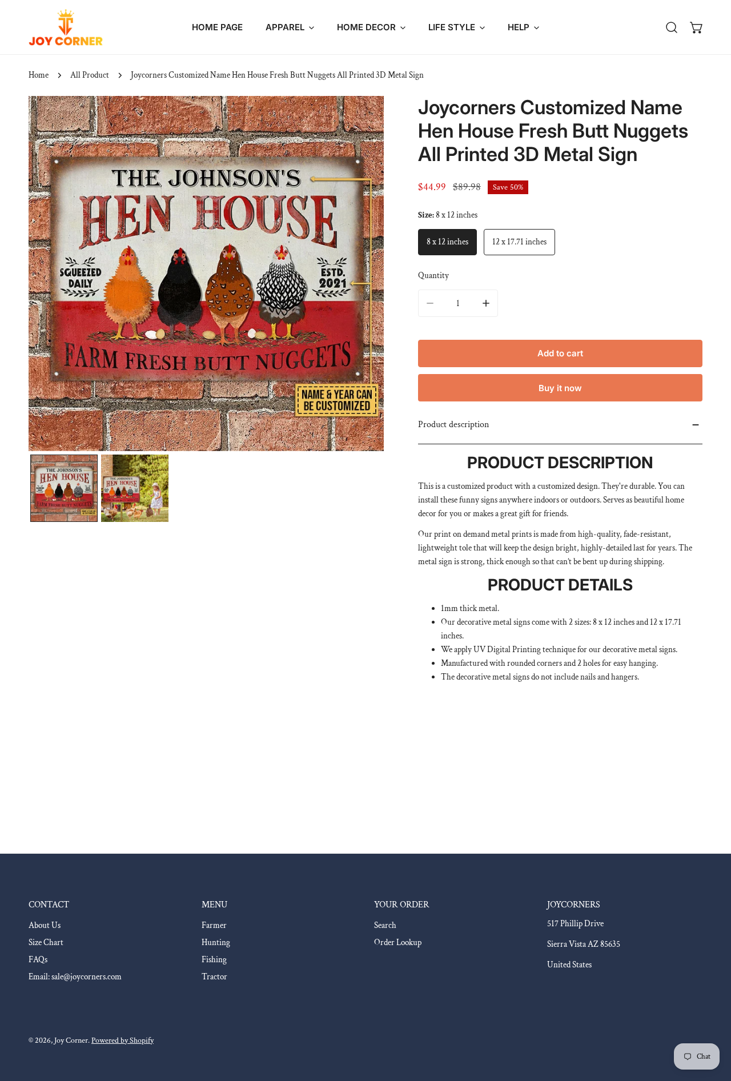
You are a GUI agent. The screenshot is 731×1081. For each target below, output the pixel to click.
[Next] (356, 275)
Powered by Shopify (122, 1040)
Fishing (214, 959)
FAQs (38, 959)
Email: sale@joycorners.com (75, 976)
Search (385, 925)
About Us (45, 925)
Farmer (214, 925)
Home (39, 75)
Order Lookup (397, 942)
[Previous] (55, 275)
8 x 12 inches (447, 241)
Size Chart (46, 942)
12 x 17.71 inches (519, 241)
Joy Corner (71, 1040)
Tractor (214, 976)
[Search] (671, 27)
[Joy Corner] (66, 27)
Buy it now (560, 388)
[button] (290, 27)
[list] (206, 273)
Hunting (216, 942)
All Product (89, 75)
